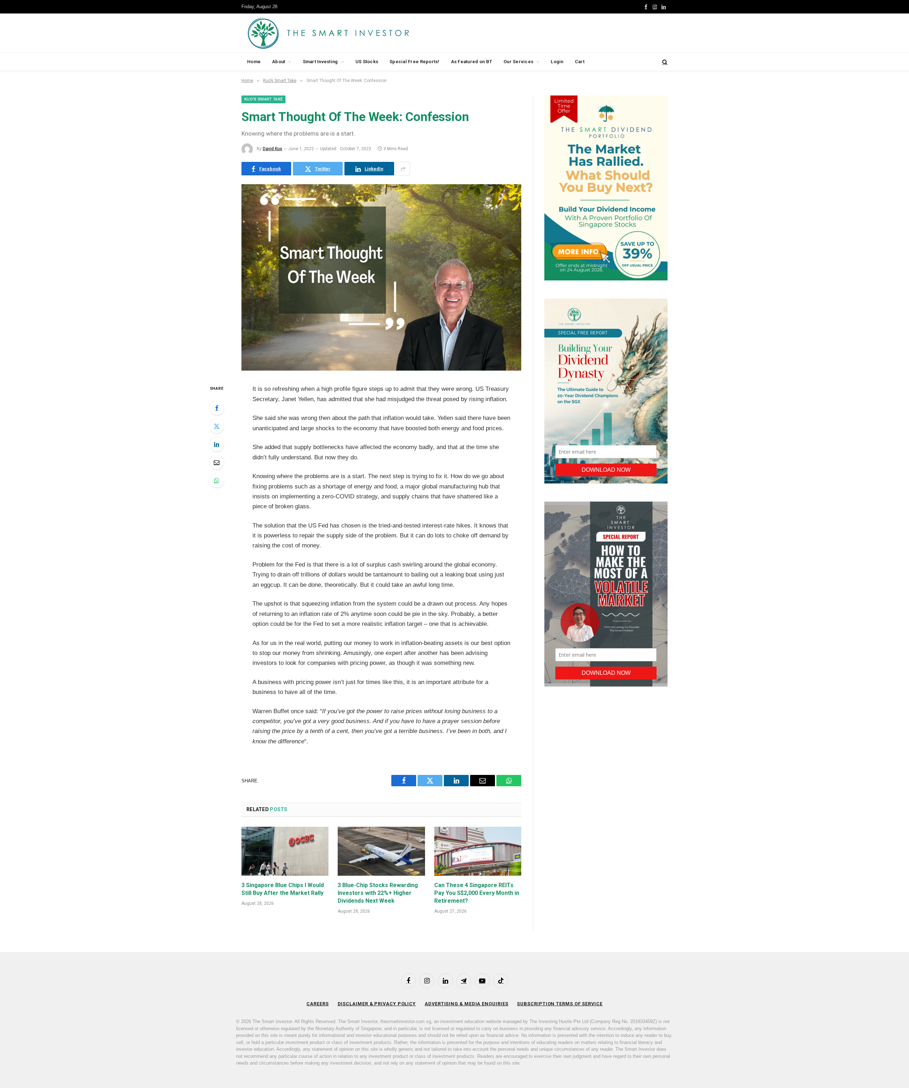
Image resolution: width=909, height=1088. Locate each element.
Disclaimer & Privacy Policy (377, 1003)
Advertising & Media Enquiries (466, 1003)
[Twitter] (216, 426)
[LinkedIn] (216, 444)
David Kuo (272, 148)
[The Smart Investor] (360, 33)
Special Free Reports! (414, 61)
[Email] (216, 462)
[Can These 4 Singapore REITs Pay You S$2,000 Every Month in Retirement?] (477, 851)
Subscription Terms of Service (559, 1003)
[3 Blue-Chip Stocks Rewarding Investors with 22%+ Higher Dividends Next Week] (381, 851)
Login (557, 61)
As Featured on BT (471, 61)
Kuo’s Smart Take (263, 99)
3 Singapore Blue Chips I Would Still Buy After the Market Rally (282, 889)
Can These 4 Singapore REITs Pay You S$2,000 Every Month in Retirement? (476, 893)
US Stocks (366, 61)
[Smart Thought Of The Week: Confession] (381, 369)
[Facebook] (216, 408)
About (278, 61)
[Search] (664, 62)
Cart (579, 61)
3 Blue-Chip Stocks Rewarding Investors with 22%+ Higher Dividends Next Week (378, 893)
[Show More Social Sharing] (403, 168)
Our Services (518, 61)
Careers (317, 1003)
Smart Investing (320, 61)
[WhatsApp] (216, 480)
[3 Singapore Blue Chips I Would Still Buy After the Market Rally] (284, 851)
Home (254, 61)
